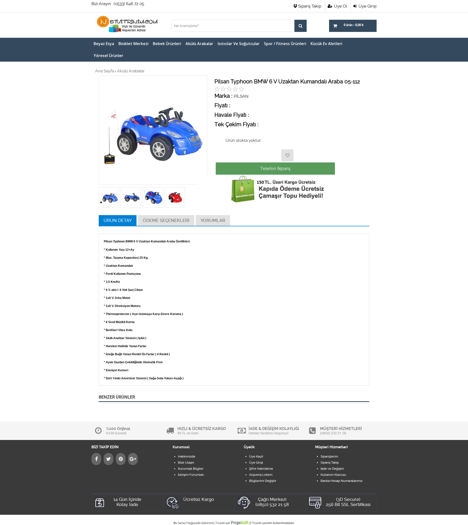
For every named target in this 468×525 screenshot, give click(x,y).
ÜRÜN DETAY (118, 220)
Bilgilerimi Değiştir (262, 481)
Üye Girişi (367, 6)
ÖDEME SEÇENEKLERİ (166, 220)
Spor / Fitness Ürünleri (285, 43)
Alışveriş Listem (261, 475)
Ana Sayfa (104, 70)
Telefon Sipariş (275, 168)
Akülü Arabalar (199, 43)
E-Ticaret (255, 523)
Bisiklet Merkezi (133, 43)
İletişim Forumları (191, 475)
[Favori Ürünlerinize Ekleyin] (287, 155)
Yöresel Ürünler (108, 55)
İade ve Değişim (332, 468)
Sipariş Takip (309, 6)
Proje (240, 522)
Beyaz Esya (104, 43)
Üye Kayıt (256, 456)
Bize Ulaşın (186, 462)
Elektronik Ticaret (213, 523)
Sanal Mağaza (187, 523)
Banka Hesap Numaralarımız (341, 481)
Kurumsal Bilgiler (191, 468)
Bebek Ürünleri (167, 43)
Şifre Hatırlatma (261, 468)
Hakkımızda (186, 456)
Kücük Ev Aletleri (326, 43)
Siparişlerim (329, 456)
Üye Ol (340, 6)
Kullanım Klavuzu (333, 475)
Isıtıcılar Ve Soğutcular (239, 43)
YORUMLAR (213, 220)
